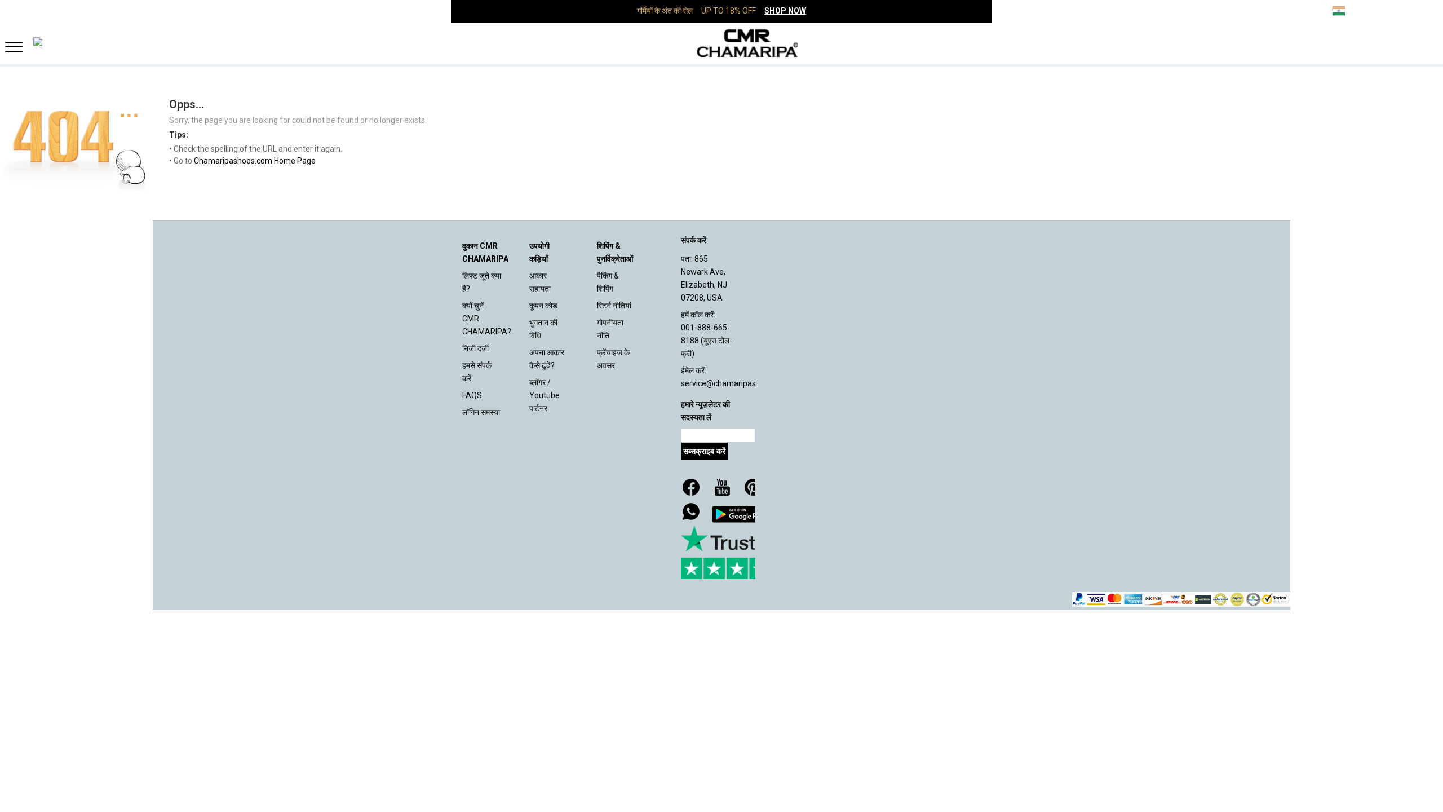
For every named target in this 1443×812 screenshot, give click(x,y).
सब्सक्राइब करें (704, 451)
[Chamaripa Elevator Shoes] (721, 43)
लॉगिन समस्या (481, 412)
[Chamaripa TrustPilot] (737, 552)
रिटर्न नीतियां (614, 305)
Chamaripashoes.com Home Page (255, 160)
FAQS (472, 395)
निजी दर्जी (475, 348)
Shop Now (785, 10)
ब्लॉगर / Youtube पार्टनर (544, 395)
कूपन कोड (543, 305)
